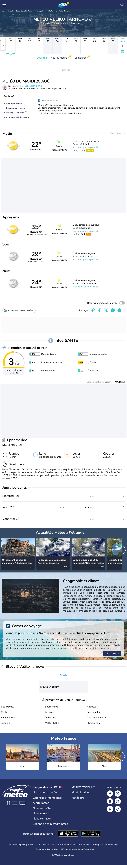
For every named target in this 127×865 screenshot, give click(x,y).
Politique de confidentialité (105, 844)
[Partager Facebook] (99, 310)
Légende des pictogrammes (50, 824)
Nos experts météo (45, 792)
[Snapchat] (110, 801)
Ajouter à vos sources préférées (21, 310)
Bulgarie (10, 11)
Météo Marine (80, 792)
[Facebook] (110, 793)
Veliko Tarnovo (64, 11)
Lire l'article (112, 653)
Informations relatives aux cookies (73, 844)
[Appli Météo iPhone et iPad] (68, 833)
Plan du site (48, 844)
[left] (3, 44)
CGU (30, 844)
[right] (124, 550)
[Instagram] (118, 801)
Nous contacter (42, 818)
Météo (3, 11)
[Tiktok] (118, 809)
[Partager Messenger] (113, 310)
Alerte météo (41, 803)
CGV (37, 844)
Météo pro (78, 798)
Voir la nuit (116, 133)
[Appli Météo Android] (91, 833)
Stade (63, 675)
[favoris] (91, 19)
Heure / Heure (59, 57)
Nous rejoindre (42, 813)
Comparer (80, 57)
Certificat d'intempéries (47, 798)
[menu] (4, 4)
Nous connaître (42, 808)
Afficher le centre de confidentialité (77, 849)
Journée (42, 57)
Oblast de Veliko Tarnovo (24, 11)
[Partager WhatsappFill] (119, 310)
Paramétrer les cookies (47, 849)
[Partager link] (93, 310)
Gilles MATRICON (33, 86)
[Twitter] (118, 793)
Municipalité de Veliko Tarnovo (46, 11)
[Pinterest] (110, 809)
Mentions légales (17, 844)
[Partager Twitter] (106, 310)
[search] (122, 4)
